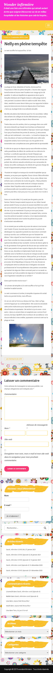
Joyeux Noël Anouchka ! (21, 601)
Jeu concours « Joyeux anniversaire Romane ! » (41, 369)
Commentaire (10, 394)
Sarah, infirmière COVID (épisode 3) (18, 570)
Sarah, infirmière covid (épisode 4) (17, 565)
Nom (7, 428)
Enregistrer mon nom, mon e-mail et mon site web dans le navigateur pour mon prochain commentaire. (26, 457)
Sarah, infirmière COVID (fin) (15, 549)
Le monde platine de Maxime (14, 368)
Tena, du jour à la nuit (20, 610)
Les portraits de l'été (14, 359)
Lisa (26, 37)
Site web (8, 439)
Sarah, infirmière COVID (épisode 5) (18, 560)
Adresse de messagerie (36, 426)
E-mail (7, 505)
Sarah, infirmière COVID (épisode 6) (18, 555)
